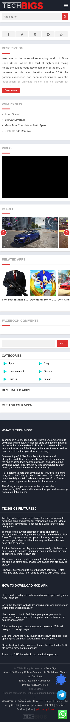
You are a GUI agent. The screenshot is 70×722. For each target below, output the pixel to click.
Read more (11, 90)
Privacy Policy (23, 672)
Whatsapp (61, 34)
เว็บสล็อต (37, 705)
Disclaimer (52, 672)
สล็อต (30, 709)
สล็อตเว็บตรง (9, 701)
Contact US (38, 672)
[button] (65, 16)
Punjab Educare (53, 701)
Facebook (8, 34)
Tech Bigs (51, 668)
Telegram (48, 34)
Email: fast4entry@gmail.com (35, 680)
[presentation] (3, 232)
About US (8, 672)
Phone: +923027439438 (35, 684)
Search (62, 343)
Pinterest (35, 34)
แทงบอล (25, 705)
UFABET (38, 701)
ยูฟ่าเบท (39, 709)
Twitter (21, 34)
